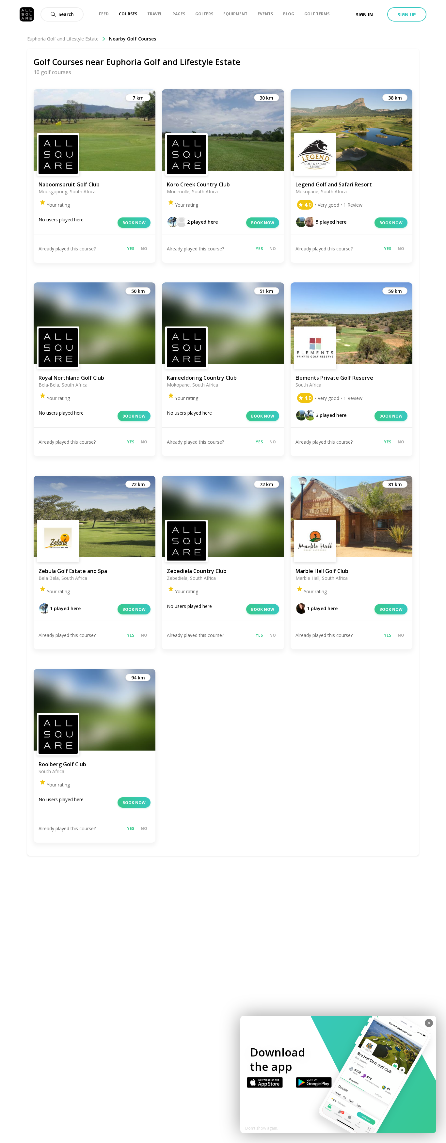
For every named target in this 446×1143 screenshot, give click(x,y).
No (144, 248)
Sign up (407, 14)
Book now (134, 223)
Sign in (364, 14)
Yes (130, 248)
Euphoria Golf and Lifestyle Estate (63, 39)
